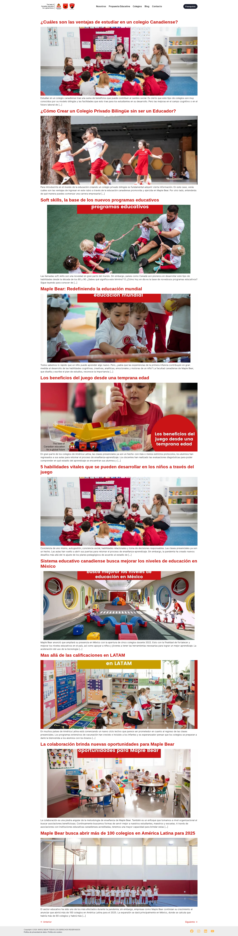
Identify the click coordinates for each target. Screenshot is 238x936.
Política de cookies (55, 932)
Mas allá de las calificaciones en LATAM (82, 655)
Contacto (157, 6)
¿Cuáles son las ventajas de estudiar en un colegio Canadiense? (109, 22)
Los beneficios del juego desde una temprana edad (95, 377)
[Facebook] (192, 931)
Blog (147, 6)
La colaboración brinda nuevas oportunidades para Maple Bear (107, 744)
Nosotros (101, 6)
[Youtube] (212, 931)
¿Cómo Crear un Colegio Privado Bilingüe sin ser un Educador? (108, 111)
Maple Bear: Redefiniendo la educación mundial (91, 288)
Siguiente (191, 921)
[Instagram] (198, 931)
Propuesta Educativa (119, 6)
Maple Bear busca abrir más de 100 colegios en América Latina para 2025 (117, 833)
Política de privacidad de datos (35, 932)
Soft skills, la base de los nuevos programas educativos (99, 199)
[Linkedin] (205, 931)
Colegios (137, 6)
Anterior (46, 921)
